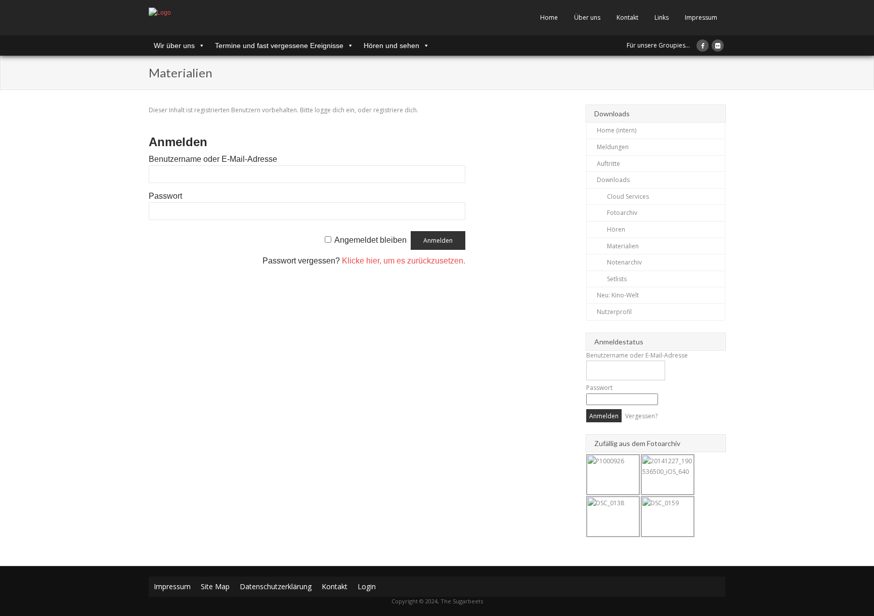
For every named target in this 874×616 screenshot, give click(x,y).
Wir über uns (174, 45)
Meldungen (613, 147)
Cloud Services (628, 196)
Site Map (215, 586)
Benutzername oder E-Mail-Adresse (213, 159)
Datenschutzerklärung (276, 586)
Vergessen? (641, 416)
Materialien (623, 246)
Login (367, 586)
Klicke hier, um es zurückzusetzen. (403, 260)
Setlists (617, 279)
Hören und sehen (391, 45)
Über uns (587, 17)
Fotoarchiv (622, 212)
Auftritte (608, 163)
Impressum (701, 17)
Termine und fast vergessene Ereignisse (279, 45)
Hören (616, 229)
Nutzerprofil (614, 311)
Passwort (165, 196)
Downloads (613, 179)
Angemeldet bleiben (370, 240)
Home (549, 17)
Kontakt (627, 17)
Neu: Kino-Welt (618, 295)
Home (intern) (616, 130)
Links (661, 17)
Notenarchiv (624, 262)
